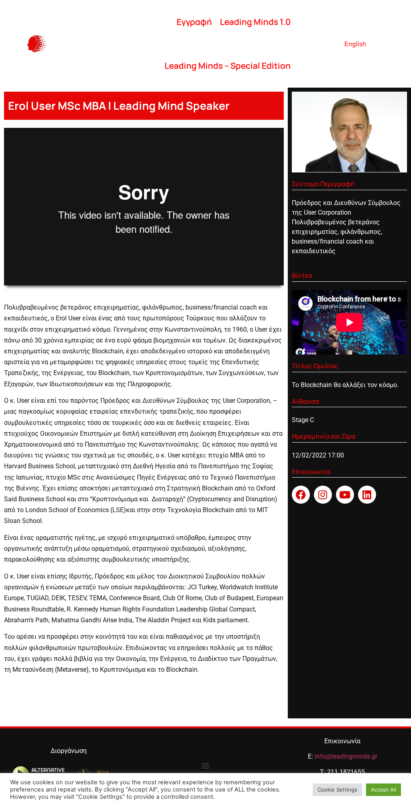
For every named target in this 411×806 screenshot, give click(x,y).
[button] (205, 765)
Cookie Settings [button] (337, 789)
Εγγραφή (194, 21)
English (355, 44)
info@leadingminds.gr (346, 756)
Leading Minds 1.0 (255, 21)
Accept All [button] (383, 789)
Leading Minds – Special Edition (228, 65)
